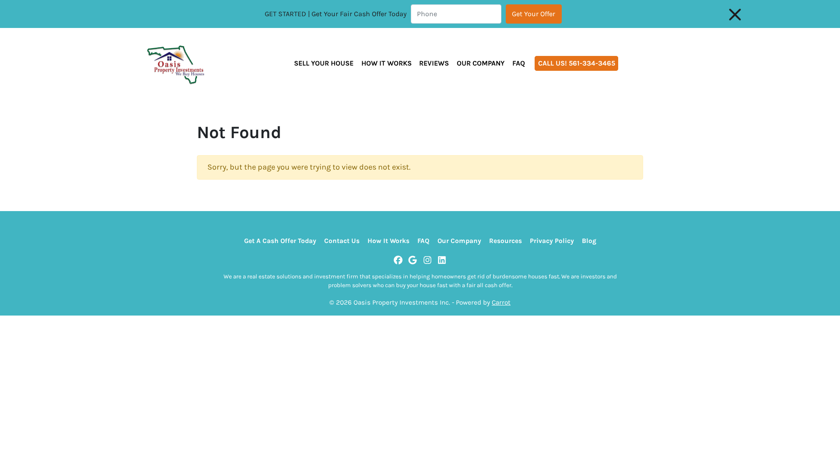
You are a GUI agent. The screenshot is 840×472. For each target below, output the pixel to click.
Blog (589, 241)
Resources (505, 241)
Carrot (501, 302)
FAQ (518, 63)
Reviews (434, 63)
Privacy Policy (552, 241)
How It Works (386, 63)
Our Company (480, 63)
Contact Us (342, 241)
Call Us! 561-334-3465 (576, 63)
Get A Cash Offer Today (280, 241)
